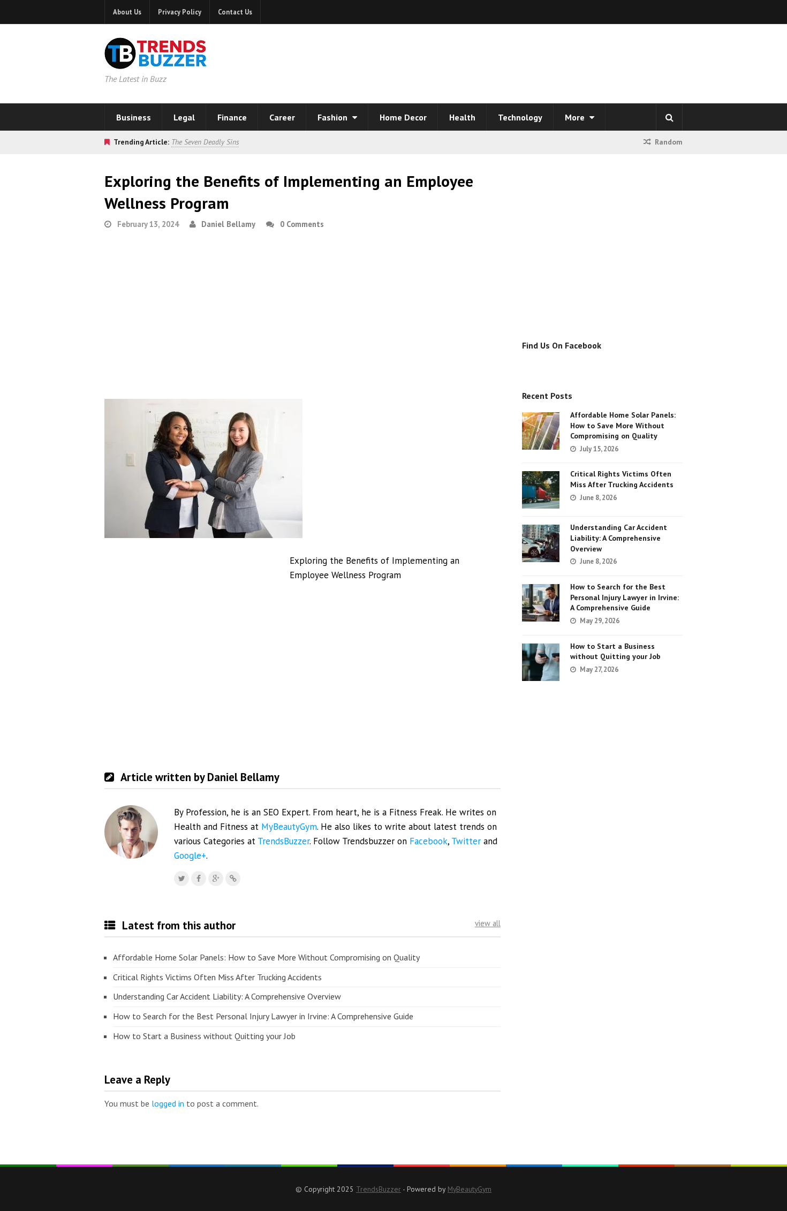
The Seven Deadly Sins (205, 142)
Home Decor (403, 117)
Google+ (190, 855)
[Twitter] (181, 878)
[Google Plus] (215, 878)
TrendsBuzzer (283, 841)
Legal (184, 117)
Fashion (333, 117)
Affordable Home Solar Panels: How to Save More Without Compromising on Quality (266, 957)
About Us (127, 11)
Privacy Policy (179, 11)
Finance (232, 117)
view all (488, 923)
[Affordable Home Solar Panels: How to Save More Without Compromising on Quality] (540, 431)
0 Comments (302, 224)
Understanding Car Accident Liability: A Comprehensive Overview (227, 996)
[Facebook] (198, 878)
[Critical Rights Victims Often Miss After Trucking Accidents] (540, 490)
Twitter (466, 841)
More (576, 117)
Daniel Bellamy (228, 224)
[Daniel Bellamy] (232, 878)
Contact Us (235, 11)
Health (462, 117)
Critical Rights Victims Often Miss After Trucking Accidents (217, 977)
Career (282, 117)
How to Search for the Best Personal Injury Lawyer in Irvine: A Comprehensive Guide (263, 1016)
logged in (168, 1103)
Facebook (429, 841)
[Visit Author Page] (131, 832)
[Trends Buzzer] (155, 62)
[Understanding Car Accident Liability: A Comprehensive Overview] (540, 543)
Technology (520, 117)
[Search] (669, 117)
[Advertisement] (530, 61)
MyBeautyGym (289, 826)
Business (133, 117)
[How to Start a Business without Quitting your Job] (540, 662)
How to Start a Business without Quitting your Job (204, 1036)
